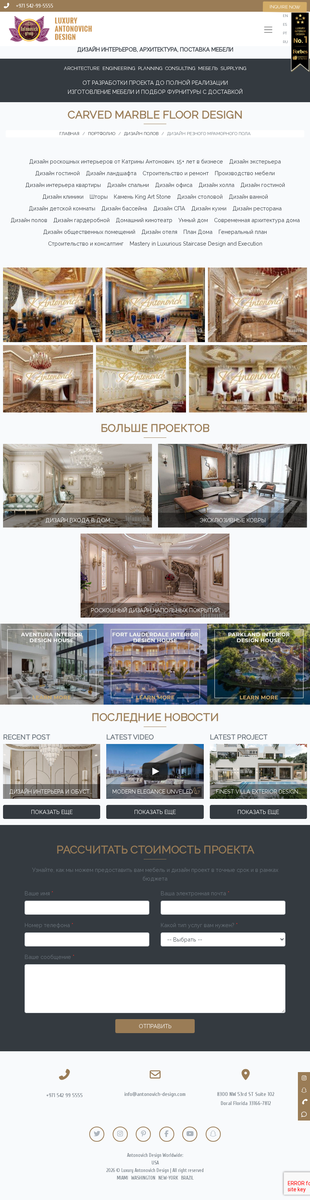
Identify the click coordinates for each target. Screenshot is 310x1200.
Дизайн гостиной (57, 173)
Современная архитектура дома (257, 220)
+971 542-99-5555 (34, 6)
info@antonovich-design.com (155, 1094)
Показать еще (52, 812)
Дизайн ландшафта (111, 173)
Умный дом (193, 220)
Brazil (187, 1178)
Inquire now (284, 6)
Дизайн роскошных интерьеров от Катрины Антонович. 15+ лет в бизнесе (126, 161)
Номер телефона (49, 925)
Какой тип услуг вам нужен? (199, 925)
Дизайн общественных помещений (89, 232)
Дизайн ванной (248, 196)
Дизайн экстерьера (255, 161)
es (285, 24)
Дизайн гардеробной (81, 220)
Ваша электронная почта (195, 893)
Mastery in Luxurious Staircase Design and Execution (196, 243)
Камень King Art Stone (142, 196)
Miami (122, 1178)
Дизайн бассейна (124, 208)
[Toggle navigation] (268, 30)
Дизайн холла (216, 185)
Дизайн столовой (200, 196)
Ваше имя (39, 893)
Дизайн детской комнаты (62, 208)
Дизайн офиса (173, 185)
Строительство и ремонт (176, 173)
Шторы (99, 196)
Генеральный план (243, 232)
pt (285, 33)
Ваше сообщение (49, 957)
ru (285, 42)
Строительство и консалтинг (86, 243)
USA (155, 1163)
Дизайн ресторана (257, 208)
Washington (143, 1178)
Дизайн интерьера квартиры (63, 185)
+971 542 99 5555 (64, 1095)
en (285, 16)
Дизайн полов (29, 220)
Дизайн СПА (169, 208)
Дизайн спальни (128, 185)
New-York (168, 1178)
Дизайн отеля (159, 232)
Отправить (155, 1026)
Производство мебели (245, 173)
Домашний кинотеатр (144, 220)
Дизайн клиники (63, 196)
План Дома (197, 232)
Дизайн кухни (208, 208)
